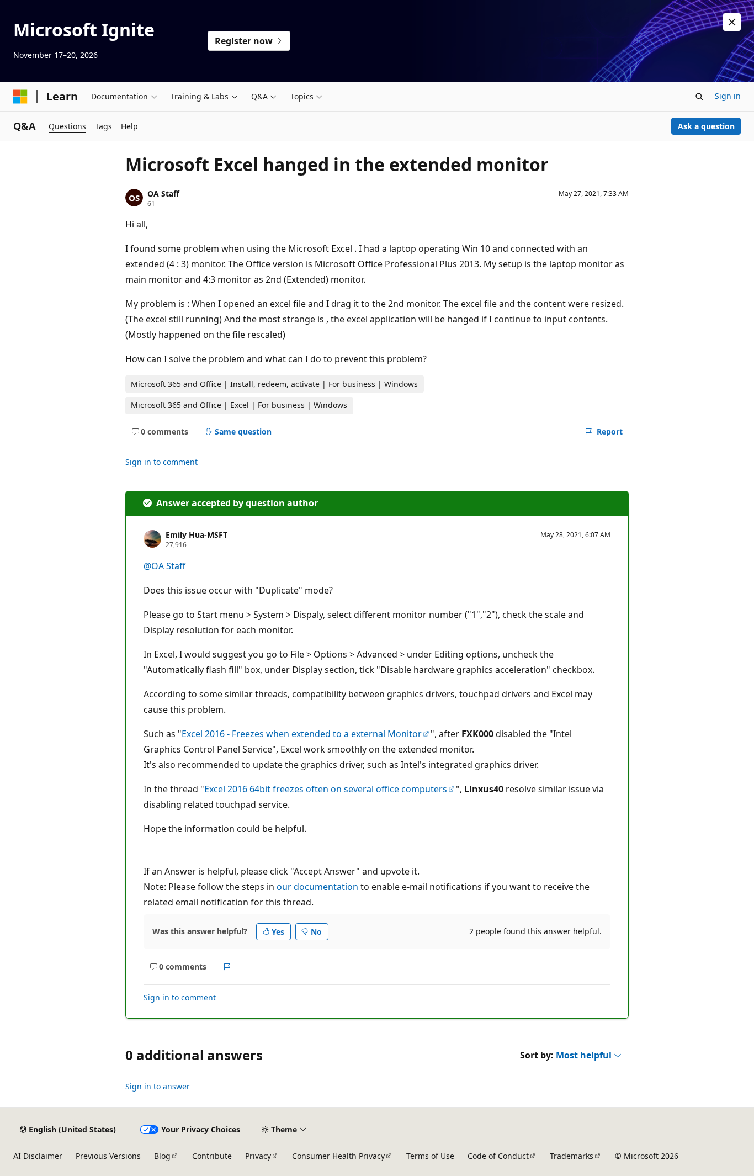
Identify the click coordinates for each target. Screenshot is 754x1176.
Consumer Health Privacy (338, 1156)
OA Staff (163, 193)
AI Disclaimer (37, 1156)
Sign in (728, 96)
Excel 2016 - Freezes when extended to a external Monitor (302, 734)
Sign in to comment (161, 462)
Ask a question (706, 126)
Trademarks (571, 1156)
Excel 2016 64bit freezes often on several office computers (325, 789)
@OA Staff (164, 566)
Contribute (212, 1156)
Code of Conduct (498, 1156)
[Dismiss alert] (732, 22)
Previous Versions (108, 1156)
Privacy (258, 1156)
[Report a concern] (227, 967)
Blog (162, 1156)
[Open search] (699, 97)
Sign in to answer (157, 1086)
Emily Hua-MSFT (196, 534)
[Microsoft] (20, 96)
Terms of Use (430, 1156)
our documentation (317, 887)
